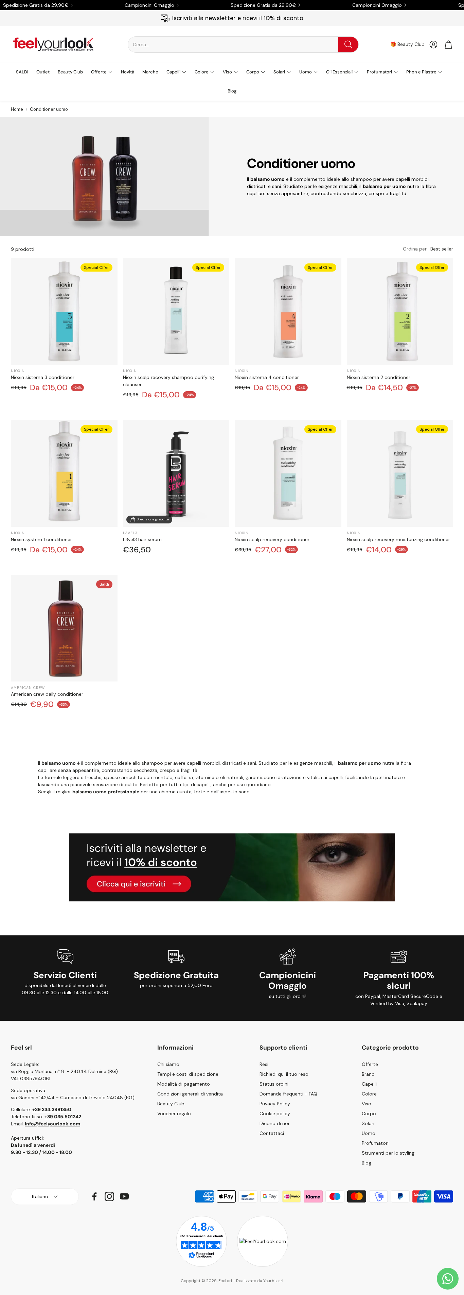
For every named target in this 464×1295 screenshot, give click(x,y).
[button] (243, 44)
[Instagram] (109, 1196)
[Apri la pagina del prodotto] (176, 473)
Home (17, 109)
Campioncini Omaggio (149, 5)
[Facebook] (94, 1196)
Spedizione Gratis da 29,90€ (35, 5)
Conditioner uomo (49, 109)
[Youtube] (124, 1196)
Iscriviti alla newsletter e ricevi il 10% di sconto (237, 18)
